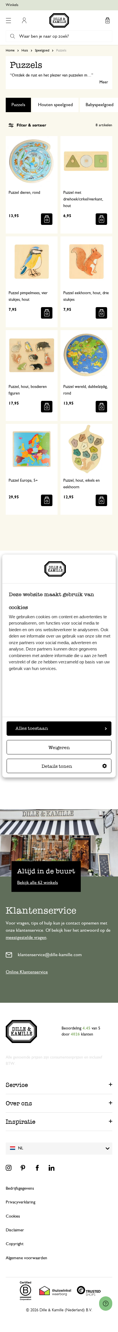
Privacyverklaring (20, 1202)
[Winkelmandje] (107, 20)
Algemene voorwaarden (26, 1258)
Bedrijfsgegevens (20, 1188)
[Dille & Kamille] (59, 20)
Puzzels (18, 104)
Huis (24, 50)
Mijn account (24, 20)
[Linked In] (51, 1168)
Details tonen (57, 766)
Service (17, 1084)
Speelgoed (42, 50)
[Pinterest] (23, 1168)
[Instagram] (8, 1168)
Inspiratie (21, 1121)
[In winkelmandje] (46, 219)
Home (10, 50)
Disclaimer (15, 1230)
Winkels (12, 5)
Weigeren (59, 748)
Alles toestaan (31, 728)
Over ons (19, 1103)
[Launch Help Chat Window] (105, 1303)
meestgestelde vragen (26, 937)
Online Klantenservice (27, 972)
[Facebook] (37, 1168)
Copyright (14, 1244)
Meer (103, 82)
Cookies (13, 1216)
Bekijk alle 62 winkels (37, 882)
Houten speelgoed (55, 104)
